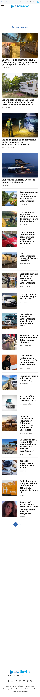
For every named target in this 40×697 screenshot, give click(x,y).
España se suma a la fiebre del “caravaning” (29, 378)
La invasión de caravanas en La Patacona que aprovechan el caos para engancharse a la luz (19, 62)
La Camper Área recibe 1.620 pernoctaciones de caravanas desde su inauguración (28, 445)
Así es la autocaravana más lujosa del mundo (27, 464)
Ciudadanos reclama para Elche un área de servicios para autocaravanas (28, 360)
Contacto (27, 686)
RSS (32, 686)
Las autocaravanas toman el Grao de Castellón (29, 257)
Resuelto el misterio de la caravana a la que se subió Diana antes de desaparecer (29, 508)
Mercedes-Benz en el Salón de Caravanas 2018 (28, 398)
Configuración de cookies (20, 691)
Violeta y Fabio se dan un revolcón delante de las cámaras (29, 338)
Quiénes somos (11, 686)
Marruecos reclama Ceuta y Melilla (18, 2)
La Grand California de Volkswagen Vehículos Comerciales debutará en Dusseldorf (26, 423)
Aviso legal (6, 689)
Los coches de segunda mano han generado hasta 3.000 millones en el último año (27, 238)
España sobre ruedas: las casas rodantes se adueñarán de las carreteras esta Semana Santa (18, 102)
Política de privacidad (17, 689)
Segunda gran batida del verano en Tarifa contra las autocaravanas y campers (19, 142)
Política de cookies (31, 689)
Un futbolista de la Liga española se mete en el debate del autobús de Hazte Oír (29, 487)
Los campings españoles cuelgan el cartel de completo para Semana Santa (29, 216)
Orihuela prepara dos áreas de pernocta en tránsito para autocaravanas (29, 278)
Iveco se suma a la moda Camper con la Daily (28, 296)
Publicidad (20, 686)
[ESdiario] (20, 6)
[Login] (37, 2)
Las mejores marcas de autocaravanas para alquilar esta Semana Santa (27, 320)
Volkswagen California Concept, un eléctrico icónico (18, 180)
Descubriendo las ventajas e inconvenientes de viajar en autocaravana (29, 196)
